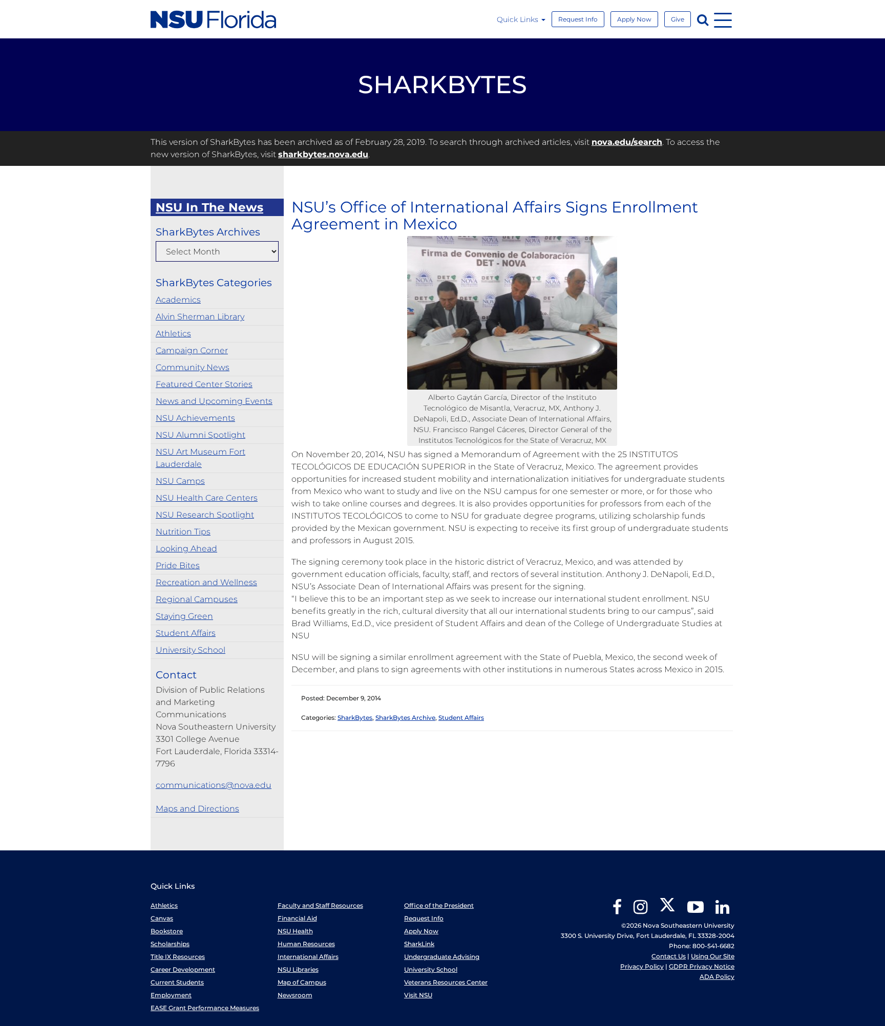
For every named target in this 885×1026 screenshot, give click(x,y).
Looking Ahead (186, 548)
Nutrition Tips (183, 532)
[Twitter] (667, 910)
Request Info (578, 19)
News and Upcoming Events (214, 401)
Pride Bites (178, 565)
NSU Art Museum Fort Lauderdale (200, 458)
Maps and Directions (197, 809)
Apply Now (634, 19)
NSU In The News (209, 207)
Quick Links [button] (518, 19)
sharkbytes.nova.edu (323, 154)
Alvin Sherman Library (200, 317)
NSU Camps (180, 481)
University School (190, 650)
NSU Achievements (195, 418)
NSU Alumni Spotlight (200, 435)
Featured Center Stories (204, 384)
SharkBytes (355, 717)
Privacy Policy (642, 966)
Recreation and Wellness (206, 582)
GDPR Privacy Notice (701, 966)
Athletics (173, 333)
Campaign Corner (192, 350)
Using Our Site (712, 956)
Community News (192, 367)
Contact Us (668, 956)
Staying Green (184, 616)
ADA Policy (717, 976)
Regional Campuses (197, 599)
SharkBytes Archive (405, 717)
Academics (178, 300)
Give (677, 19)
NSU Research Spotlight (205, 515)
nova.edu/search (627, 142)
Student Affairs (186, 633)
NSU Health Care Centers (207, 498)
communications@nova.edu (213, 785)
